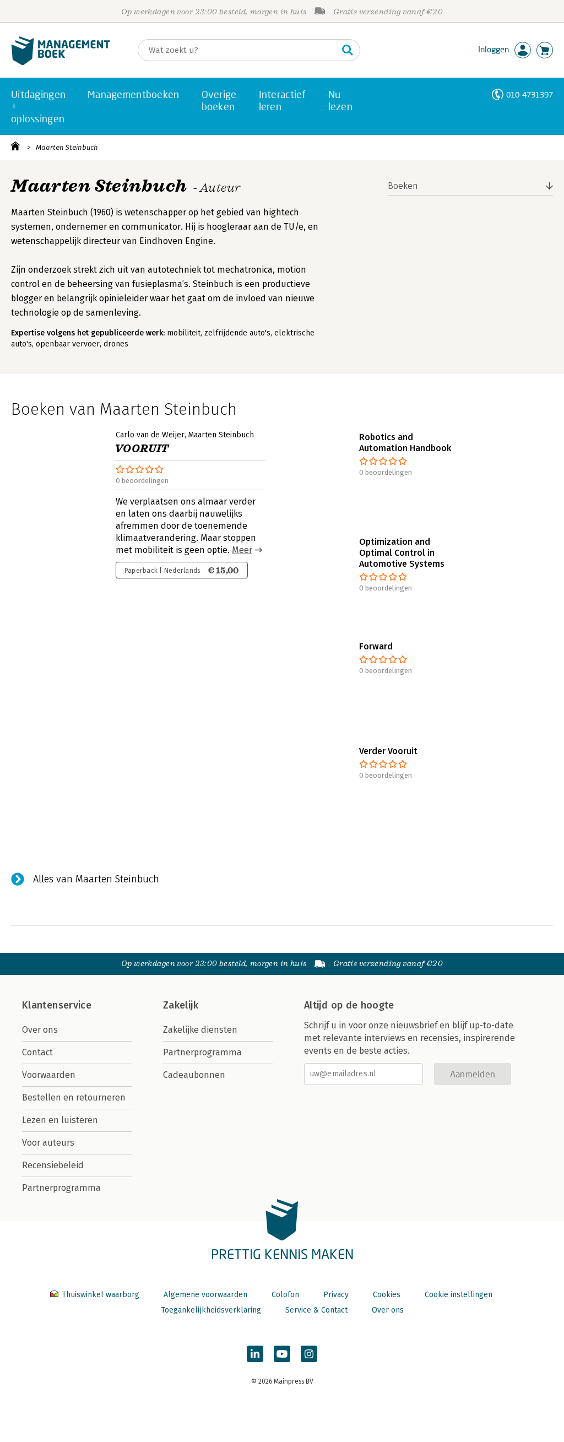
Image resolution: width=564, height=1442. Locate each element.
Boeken (403, 186)
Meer (242, 550)
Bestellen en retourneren (74, 1097)
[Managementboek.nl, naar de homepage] (60, 62)
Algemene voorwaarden (205, 1294)
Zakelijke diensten (200, 1029)
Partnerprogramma (61, 1188)
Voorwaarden (48, 1075)
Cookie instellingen (458, 1294)
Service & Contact (316, 1310)
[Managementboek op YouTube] (282, 1354)
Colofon (285, 1294)
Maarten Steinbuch (67, 147)
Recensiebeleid (53, 1165)
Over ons (40, 1029)
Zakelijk (180, 1005)
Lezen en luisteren (60, 1120)
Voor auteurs (48, 1142)
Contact (37, 1052)
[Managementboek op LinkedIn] (255, 1354)
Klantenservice (56, 1005)
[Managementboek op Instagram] (309, 1354)
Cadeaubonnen (194, 1075)
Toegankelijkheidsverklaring (211, 1310)
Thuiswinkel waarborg (100, 1294)
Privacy (336, 1294)
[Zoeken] (347, 50)
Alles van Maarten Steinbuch (96, 879)
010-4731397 (529, 94)
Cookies (386, 1294)
